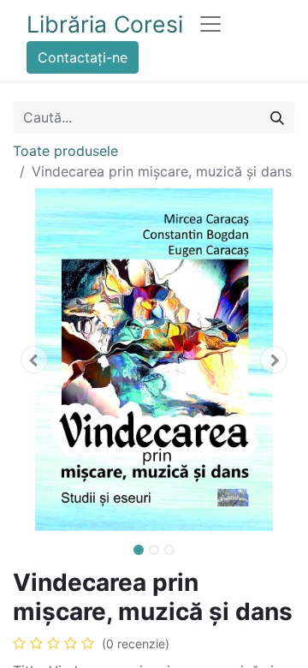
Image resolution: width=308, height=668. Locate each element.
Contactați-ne (82, 57)
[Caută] (277, 117)
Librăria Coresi (105, 24)
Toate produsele (65, 150)
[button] (34, 360)
